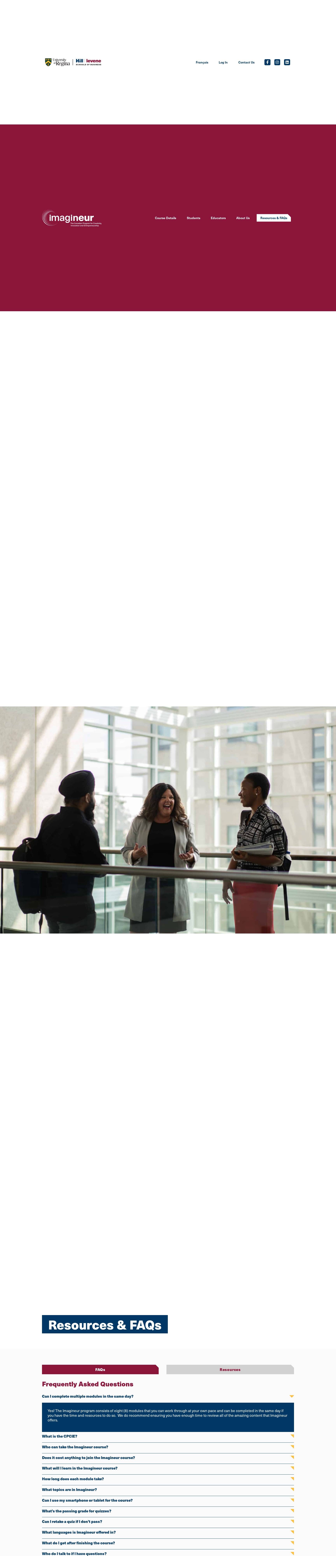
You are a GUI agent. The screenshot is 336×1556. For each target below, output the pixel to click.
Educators (218, 218)
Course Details (165, 218)
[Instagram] (277, 62)
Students (193, 218)
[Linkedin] (287, 62)
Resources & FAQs (273, 218)
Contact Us (246, 62)
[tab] (100, 1369)
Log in (223, 62)
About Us (243, 218)
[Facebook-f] (267, 62)
